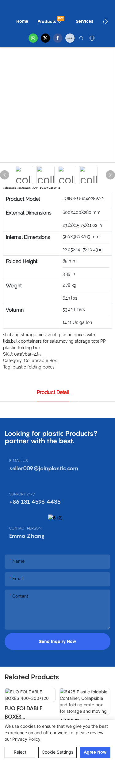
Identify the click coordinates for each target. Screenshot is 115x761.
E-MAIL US (18, 461)
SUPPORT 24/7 (22, 494)
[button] (106, 21)
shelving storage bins (24, 334)
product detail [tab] (53, 392)
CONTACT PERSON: (25, 528)
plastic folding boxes (34, 367)
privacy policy (26, 739)
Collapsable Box (40, 360)
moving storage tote (79, 341)
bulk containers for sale (34, 341)
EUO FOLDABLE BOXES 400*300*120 (23, 713)
